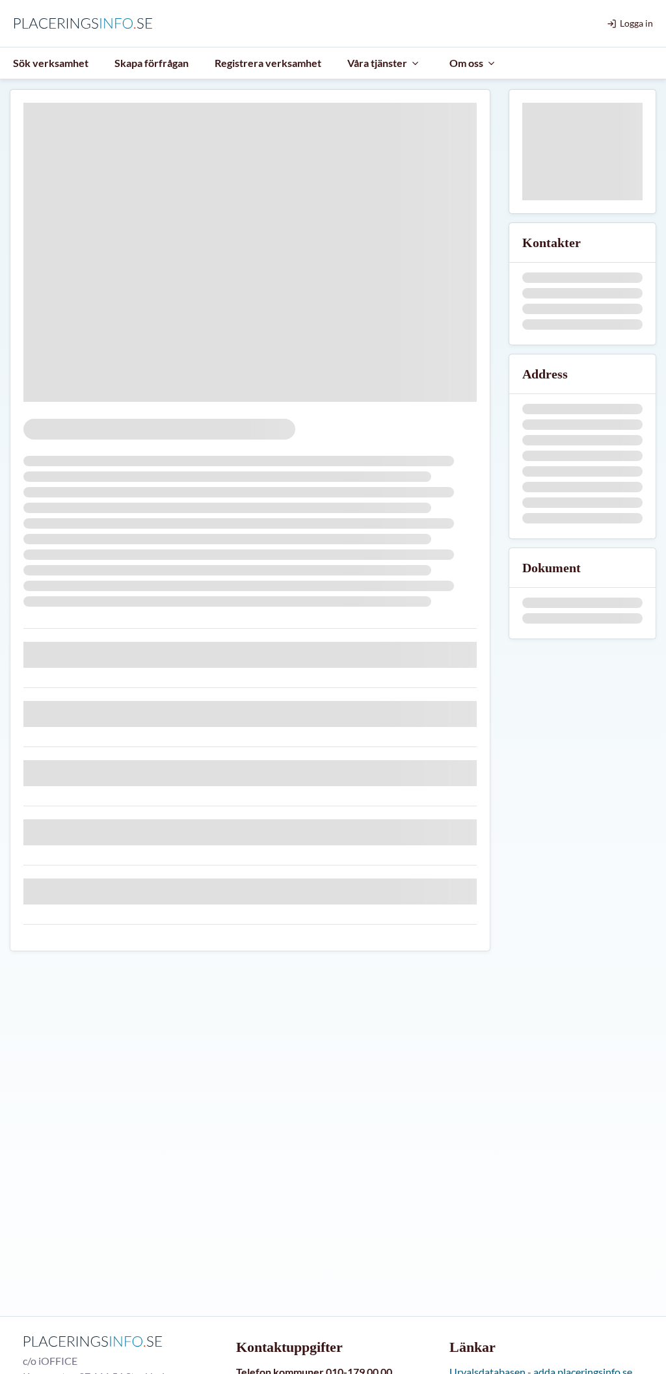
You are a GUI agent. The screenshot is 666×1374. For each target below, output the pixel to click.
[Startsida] (86, 23)
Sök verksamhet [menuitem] (50, 63)
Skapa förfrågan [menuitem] (151, 63)
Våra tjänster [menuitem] (377, 63)
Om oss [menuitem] (466, 63)
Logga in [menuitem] (636, 23)
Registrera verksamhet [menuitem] (268, 63)
